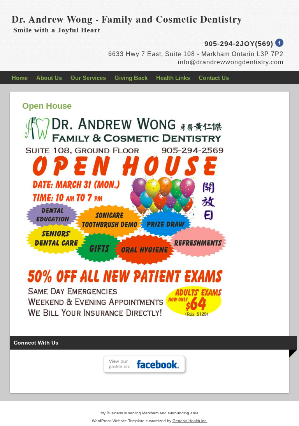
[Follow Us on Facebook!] (279, 44)
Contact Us (214, 77)
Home (20, 77)
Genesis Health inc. (190, 421)
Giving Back (131, 77)
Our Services (88, 77)
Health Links (173, 77)
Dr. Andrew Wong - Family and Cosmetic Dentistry (127, 19)
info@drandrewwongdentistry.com (230, 62)
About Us (49, 77)
